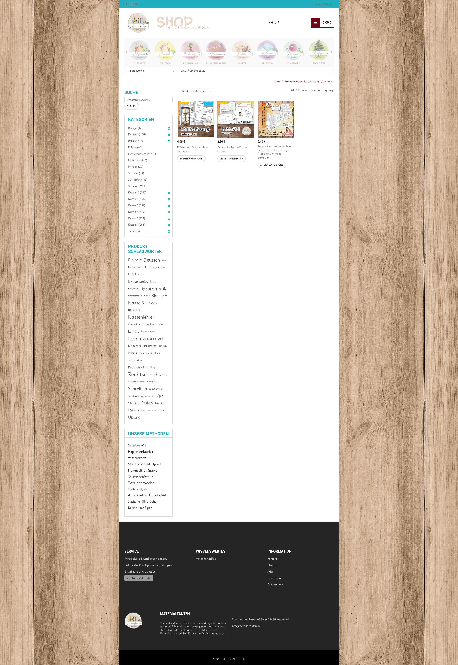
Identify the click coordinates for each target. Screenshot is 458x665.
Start (277, 81)
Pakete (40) (135, 147)
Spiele (152, 470)
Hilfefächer (150, 501)
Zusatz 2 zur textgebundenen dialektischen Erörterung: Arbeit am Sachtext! (275, 150)
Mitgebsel (134, 346)
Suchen (131, 106)
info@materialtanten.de (246, 626)
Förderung (190, 63)
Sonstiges (293, 63)
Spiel (160, 396)
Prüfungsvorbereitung (149, 353)
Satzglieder (152, 381)
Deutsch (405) (137, 134)
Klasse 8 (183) (136, 218)
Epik (148, 267)
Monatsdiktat (150, 345)
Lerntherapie (148, 331)
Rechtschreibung (147, 374)
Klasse (147, 295)
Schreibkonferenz (140, 477)
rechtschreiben (135, 360)
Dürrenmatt (135, 267)
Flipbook (157, 464)
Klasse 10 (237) (137, 192)
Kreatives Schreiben (154, 324)
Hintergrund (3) (137, 160)
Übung (134, 417)
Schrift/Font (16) (137, 179)
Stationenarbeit (139, 464)
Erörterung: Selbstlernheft (192, 147)
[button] (191, 158)
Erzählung (134, 274)
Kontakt (272, 558)
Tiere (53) (134, 231)
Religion (267, 63)
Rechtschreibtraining (141, 367)
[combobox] (151, 71)
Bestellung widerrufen (138, 578)
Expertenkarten (142, 281)
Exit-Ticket (157, 495)
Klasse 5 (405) (137, 199)
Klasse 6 (136, 303)
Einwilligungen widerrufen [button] (140, 571)
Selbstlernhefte (137, 445)
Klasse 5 (159, 295)
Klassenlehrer (216, 63)
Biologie (319, 63)
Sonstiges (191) (137, 186)
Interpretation (135, 295)
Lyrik (161, 338)
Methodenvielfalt (206, 558)
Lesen (134, 338)
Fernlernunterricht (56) (142, 153)
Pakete (241, 63)
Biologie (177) (135, 128)
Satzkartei (134, 501)
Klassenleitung (135, 324)
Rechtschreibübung (136, 381)
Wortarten (152, 410)
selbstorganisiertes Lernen (141, 395)
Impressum (274, 578)
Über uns (272, 565)
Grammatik (154, 288)
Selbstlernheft (156, 388)
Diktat (164, 260)
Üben (161, 410)
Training (160, 403)
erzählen (159, 267)
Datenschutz (275, 584)
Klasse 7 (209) (136, 211)
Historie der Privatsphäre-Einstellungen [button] (148, 565)
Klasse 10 (134, 310)
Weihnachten (137, 410)
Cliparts (139, 63)
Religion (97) (135, 141)
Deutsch (165, 63)
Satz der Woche (141, 482)
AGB (270, 571)
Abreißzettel (137, 495)
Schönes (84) (136, 173)
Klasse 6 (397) (136, 205)
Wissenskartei (137, 458)
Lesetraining (149, 338)
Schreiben (137, 388)
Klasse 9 (151, 303)
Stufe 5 (134, 403)
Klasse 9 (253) (136, 224)
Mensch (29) (135, 166)
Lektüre (133, 331)
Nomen (163, 345)
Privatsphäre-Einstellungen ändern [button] (145, 558)
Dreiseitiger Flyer (140, 508)
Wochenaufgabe (138, 489)
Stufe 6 (147, 403)
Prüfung (132, 352)
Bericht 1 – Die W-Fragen (232, 147)
